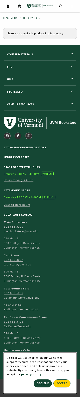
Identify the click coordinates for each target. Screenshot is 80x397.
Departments (10, 18)
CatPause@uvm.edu (17, 326)
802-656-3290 (13, 226)
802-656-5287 (13, 293)
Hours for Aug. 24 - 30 (18, 180)
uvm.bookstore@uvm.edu (21, 231)
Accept (62, 383)
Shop (10, 67)
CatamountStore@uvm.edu (22, 297)
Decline (43, 383)
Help (10, 79)
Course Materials (20, 54)
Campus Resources (20, 104)
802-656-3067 (13, 260)
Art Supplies (30, 18)
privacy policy (31, 374)
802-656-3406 (13, 321)
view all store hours (17, 205)
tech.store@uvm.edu (17, 264)
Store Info (15, 91)
